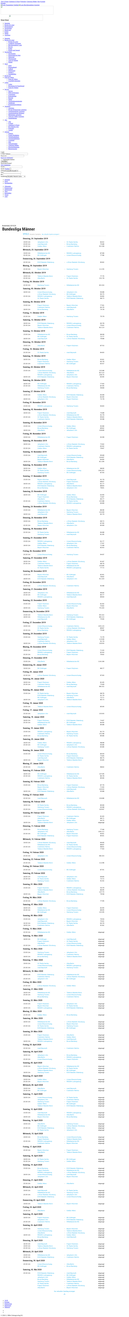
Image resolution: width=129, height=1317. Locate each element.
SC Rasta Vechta (72, 242)
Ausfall (10, 130)
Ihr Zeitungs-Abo (13, 127)
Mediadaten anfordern (14, 115)
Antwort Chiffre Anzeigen (16, 116)
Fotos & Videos (9, 77)
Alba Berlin (41, 278)
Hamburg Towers (72, 269)
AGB (6, 1300)
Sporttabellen (12, 74)
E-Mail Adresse (5, 154)
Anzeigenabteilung (14, 138)
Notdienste (11, 103)
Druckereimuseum (13, 147)
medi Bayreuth (42, 244)
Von (2, 172)
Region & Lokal (9, 25)
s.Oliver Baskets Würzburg (76, 262)
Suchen (7, 169)
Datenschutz (8, 1304)
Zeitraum (3, 170)
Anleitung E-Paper (14, 1)
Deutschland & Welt (14, 55)
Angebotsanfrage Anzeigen (16, 111)
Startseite (7, 23)
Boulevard (8, 30)
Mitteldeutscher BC (43, 253)
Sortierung (4, 176)
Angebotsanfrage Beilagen (16, 113)
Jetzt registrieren (5, 165)
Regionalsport (9, 26)
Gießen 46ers (42, 246)
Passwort (3, 156)
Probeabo (23, 1)
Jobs (38, 1)
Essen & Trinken (13, 87)
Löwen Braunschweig (74, 255)
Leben (6, 82)
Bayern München (43, 269)
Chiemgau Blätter (31, 1)
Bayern (10, 47)
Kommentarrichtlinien (14, 104)
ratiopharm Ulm (42, 242)
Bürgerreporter (12, 149)
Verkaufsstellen (12, 144)
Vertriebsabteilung (13, 137)
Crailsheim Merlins (73, 246)
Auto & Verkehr (13, 60)
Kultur (6, 32)
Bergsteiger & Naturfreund (16, 86)
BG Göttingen (42, 255)
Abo (2, 1)
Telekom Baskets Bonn (45, 276)
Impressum (8, 1305)
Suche (2, 167)
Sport (6, 64)
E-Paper (6, 1)
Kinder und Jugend (14, 50)
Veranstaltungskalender (15, 101)
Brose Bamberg (72, 244)
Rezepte (10, 98)
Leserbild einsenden (14, 81)
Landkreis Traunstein (14, 43)
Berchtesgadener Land (15, 45)
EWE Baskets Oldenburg (45, 262)
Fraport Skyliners (72, 276)
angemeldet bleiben (9, 159)
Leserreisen (11, 94)
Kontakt (42, 1)
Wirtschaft (11, 57)
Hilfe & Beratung (13, 93)
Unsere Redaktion (13, 135)
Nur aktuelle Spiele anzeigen (50, 234)
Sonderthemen (12, 118)
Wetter (6, 33)
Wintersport (11, 70)
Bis (2, 174)
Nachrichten (8, 28)
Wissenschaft (12, 59)
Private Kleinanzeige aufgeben (17, 110)
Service (7, 89)
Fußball (10, 69)
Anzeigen (7, 35)
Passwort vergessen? (7, 158)
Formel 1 (11, 72)
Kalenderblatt (12, 96)
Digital (10, 62)
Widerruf (7, 1307)
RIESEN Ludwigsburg (74, 253)
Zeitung (7, 132)
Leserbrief (11, 140)
